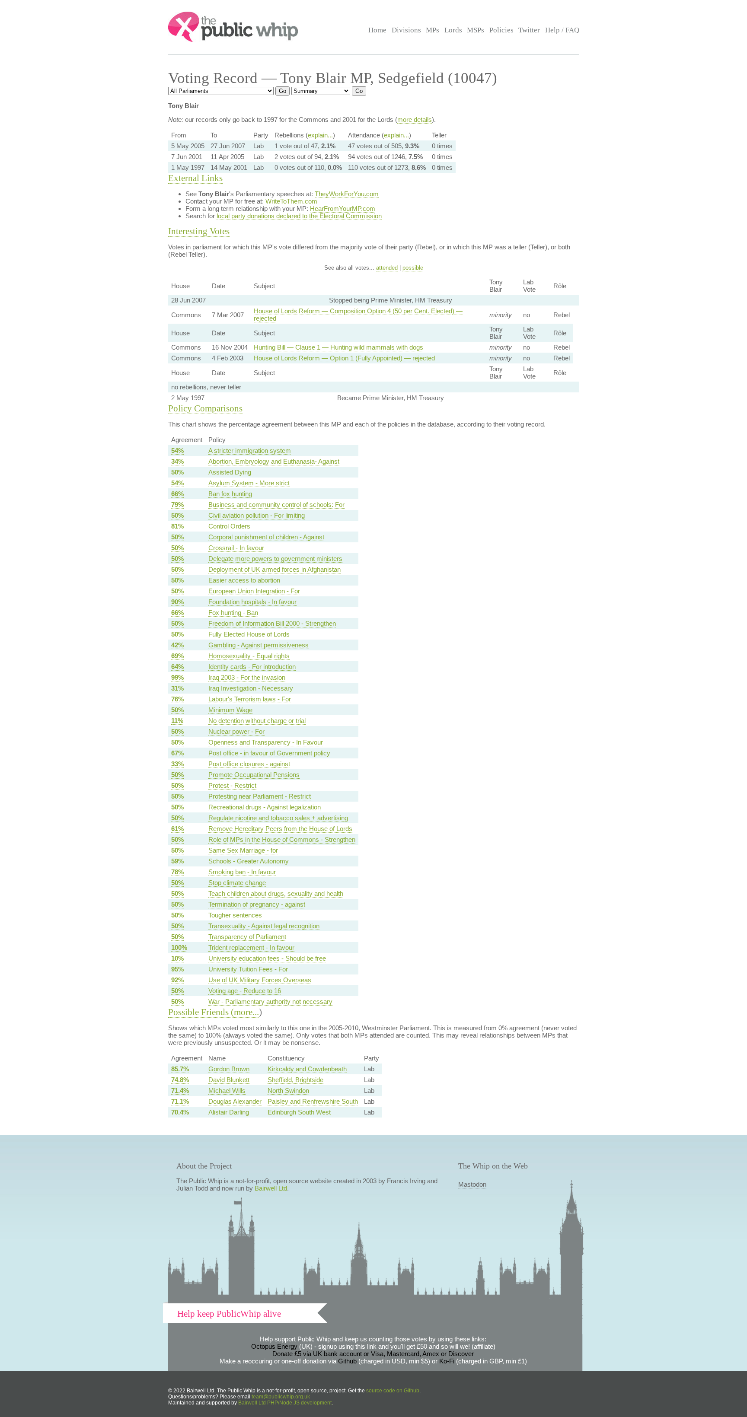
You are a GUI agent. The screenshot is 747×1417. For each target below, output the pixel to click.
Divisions (406, 30)
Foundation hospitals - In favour (252, 601)
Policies (501, 30)
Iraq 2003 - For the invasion (246, 677)
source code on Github (392, 1391)
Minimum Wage (230, 709)
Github (347, 1361)
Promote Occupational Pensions (254, 774)
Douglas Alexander (235, 1101)
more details (414, 119)
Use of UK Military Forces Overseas (259, 980)
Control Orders (229, 526)
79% (177, 504)
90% (177, 601)
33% (177, 763)
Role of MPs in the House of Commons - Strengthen (281, 839)
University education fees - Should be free (267, 958)
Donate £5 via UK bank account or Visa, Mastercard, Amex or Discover (373, 1353)
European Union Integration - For (254, 591)
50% (177, 472)
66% (177, 493)
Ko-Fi (446, 1361)
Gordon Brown (228, 1069)
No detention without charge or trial (257, 720)
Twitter (529, 30)
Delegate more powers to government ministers (275, 558)
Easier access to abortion (244, 580)
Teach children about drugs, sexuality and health (275, 893)
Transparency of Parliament (247, 936)
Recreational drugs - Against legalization (264, 807)
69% (177, 655)
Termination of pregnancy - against (256, 904)
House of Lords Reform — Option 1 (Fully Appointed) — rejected (344, 358)
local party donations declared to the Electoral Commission (299, 216)
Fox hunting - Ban (233, 612)
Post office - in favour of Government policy (269, 753)
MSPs (475, 30)
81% (177, 526)
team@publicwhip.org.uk (281, 1397)
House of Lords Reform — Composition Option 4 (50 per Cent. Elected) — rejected (358, 314)
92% (177, 980)
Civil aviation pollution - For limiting (256, 515)
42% (177, 645)
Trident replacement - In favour (251, 947)
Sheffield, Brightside (295, 1079)
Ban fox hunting (230, 493)
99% (177, 677)
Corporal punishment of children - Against (266, 537)
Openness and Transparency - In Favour (265, 742)
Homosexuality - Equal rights (249, 655)
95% (177, 969)
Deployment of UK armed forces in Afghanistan (274, 569)
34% (177, 461)
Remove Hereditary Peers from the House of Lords (280, 828)
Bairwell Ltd (271, 1188)
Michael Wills (227, 1090)
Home (377, 30)
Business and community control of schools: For (276, 504)
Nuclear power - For (236, 731)
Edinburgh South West (299, 1112)
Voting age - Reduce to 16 (244, 990)
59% (177, 861)
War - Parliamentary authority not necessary (270, 1001)
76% (177, 699)
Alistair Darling (228, 1112)
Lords (453, 30)
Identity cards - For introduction (252, 666)
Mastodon (472, 1184)
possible (412, 267)
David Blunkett (228, 1079)
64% (177, 666)
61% (177, 828)
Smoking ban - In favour (242, 872)
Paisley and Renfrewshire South (313, 1101)
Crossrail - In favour (236, 547)
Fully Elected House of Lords (249, 634)
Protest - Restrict (232, 785)
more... (246, 1012)
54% (177, 450)
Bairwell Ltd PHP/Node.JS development (285, 1403)
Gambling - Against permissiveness (258, 645)
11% (177, 720)
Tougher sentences (235, 915)
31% (177, 688)
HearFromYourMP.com (342, 208)
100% (179, 947)
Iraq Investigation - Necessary (250, 688)
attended (387, 267)
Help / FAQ (562, 30)
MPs (432, 30)
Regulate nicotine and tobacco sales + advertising (278, 818)
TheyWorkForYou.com (347, 193)
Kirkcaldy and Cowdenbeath (307, 1069)
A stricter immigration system (249, 450)
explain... (320, 135)
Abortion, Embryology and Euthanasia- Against (273, 461)
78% (177, 872)
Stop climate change (237, 882)
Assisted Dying (229, 472)
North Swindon (288, 1090)
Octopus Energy (274, 1346)
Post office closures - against (249, 763)
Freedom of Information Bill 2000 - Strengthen (272, 623)
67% (177, 753)
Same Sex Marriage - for (243, 850)
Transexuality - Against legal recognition (263, 926)
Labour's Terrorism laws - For (249, 699)
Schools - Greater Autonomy (248, 861)
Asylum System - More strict (249, 483)
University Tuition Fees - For (248, 969)
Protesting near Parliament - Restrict (259, 796)
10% (177, 958)
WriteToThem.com (291, 201)
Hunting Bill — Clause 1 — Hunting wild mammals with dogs (338, 347)
